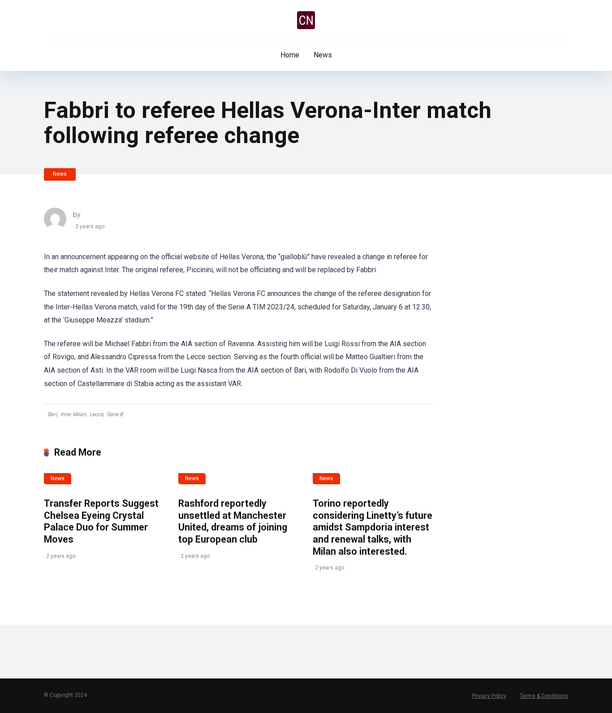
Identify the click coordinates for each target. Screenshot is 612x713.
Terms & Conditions (544, 696)
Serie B (115, 414)
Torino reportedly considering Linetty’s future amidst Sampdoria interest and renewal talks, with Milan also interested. (372, 527)
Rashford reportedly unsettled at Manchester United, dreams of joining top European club (232, 521)
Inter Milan (73, 414)
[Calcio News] (306, 20)
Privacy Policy (489, 696)
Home (289, 55)
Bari (52, 414)
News (323, 55)
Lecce (96, 414)
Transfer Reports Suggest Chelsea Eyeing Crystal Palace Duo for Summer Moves (101, 521)
